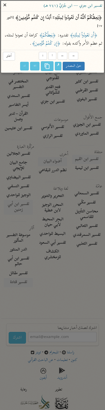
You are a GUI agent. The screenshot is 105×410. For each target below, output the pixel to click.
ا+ (35, 66)
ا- (25, 66)
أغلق (9, 56)
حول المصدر (74, 66)
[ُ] (58, 66)
